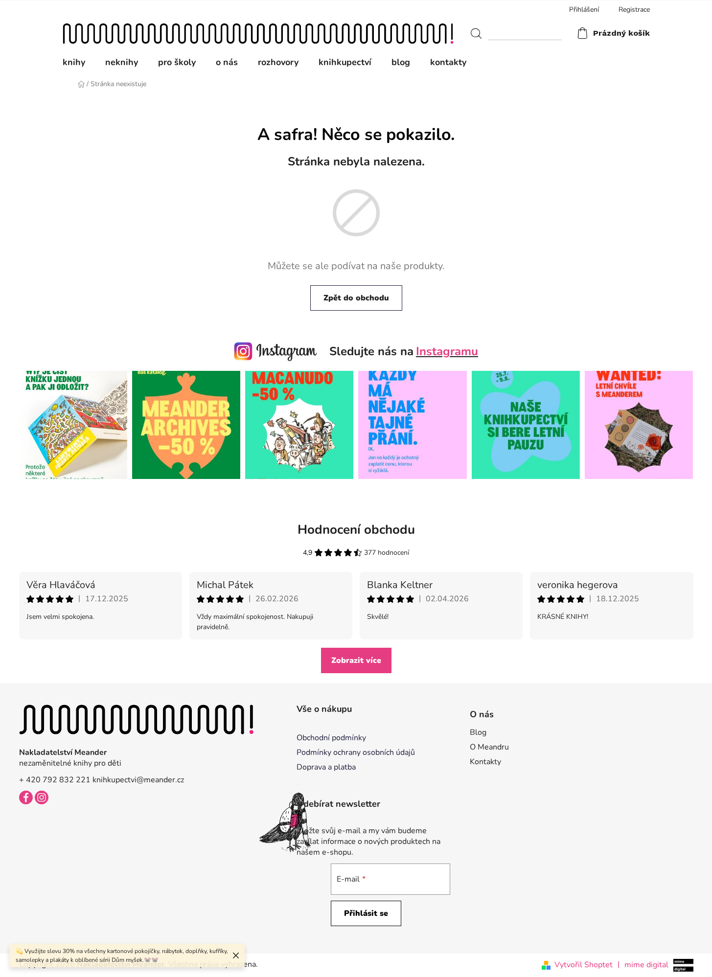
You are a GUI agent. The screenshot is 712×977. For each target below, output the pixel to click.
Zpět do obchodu (356, 298)
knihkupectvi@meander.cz (138, 779)
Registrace (634, 9)
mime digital (643, 964)
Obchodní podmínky (331, 737)
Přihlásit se (366, 913)
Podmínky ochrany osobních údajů (356, 752)
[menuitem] (79, 62)
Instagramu (447, 351)
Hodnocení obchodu (356, 529)
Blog (478, 732)
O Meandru (489, 747)
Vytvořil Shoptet (583, 964)
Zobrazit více (356, 660)
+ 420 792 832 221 (55, 779)
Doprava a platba (326, 767)
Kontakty (485, 761)
